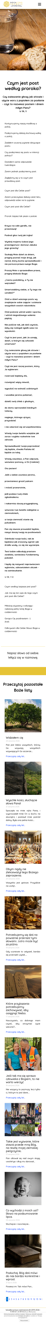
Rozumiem (24, 1320)
